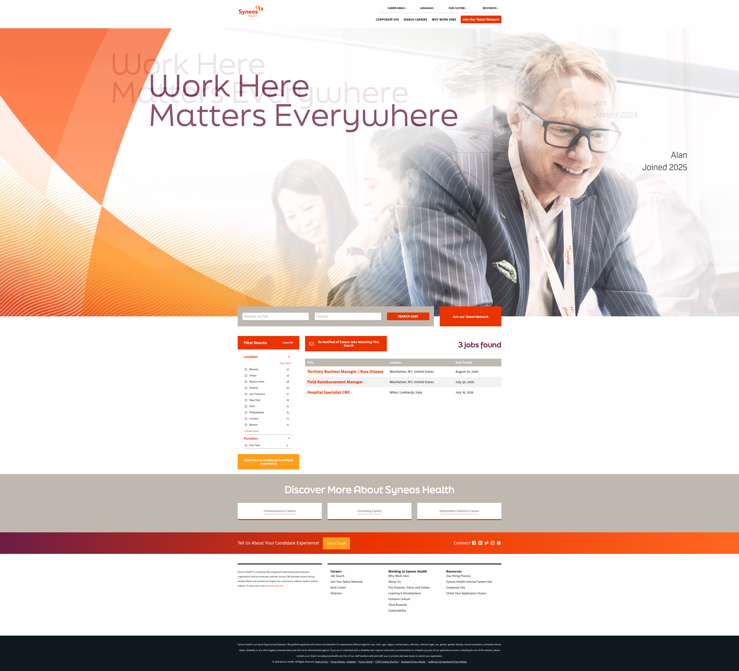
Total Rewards (397, 604)
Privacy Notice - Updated (343, 661)
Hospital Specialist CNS (328, 392)
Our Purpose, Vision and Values (409, 587)
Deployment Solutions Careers (459, 511)
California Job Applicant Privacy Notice (447, 661)
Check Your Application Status (466, 593)
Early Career (338, 587)
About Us (394, 581)
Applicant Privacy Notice (413, 661)
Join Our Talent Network (481, 19)
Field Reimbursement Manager (335, 381)
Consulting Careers (369, 511)
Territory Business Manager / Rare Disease (345, 371)
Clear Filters (285, 363)
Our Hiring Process (458, 576)
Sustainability (397, 610)
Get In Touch (336, 543)
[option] (369, 172)
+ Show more (251, 431)
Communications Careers (280, 511)
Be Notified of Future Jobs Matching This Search (348, 344)
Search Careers (415, 20)
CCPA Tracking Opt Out (387, 661)
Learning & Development (404, 593)
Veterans (336, 593)
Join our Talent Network (470, 317)
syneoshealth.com (274, 585)
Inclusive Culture (399, 599)
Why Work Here (444, 20)
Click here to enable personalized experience (268, 462)
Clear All (288, 342)
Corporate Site (387, 20)
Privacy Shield (366, 661)
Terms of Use (321, 661)
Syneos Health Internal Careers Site (469, 581)
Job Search (337, 576)
